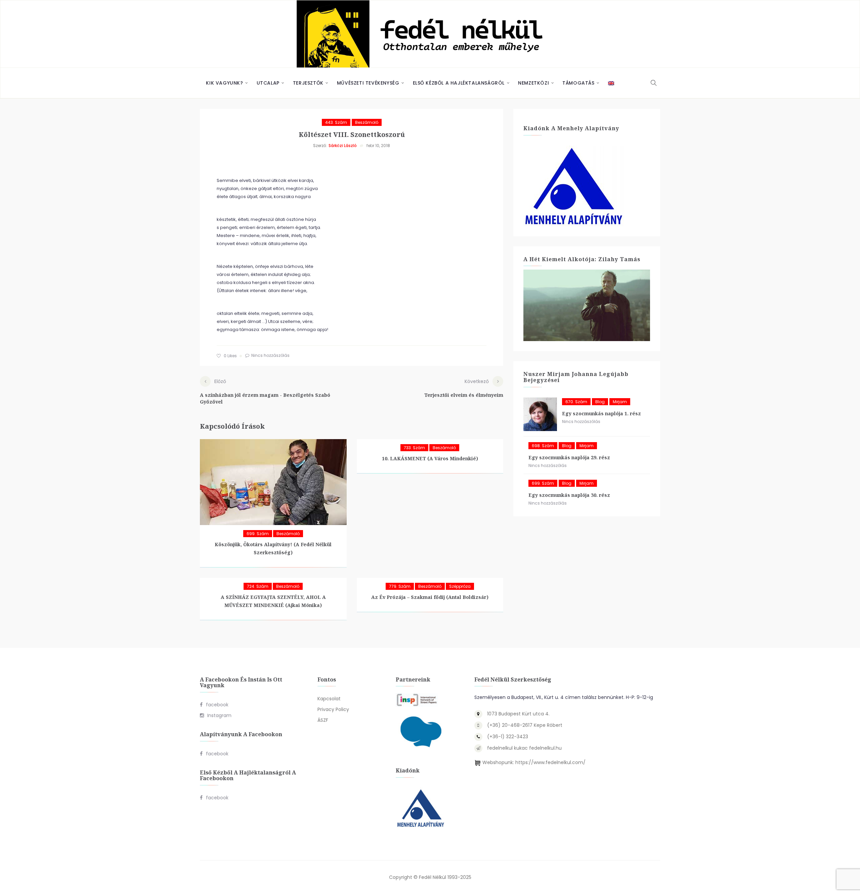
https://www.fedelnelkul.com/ (550, 762)
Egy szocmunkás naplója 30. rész (569, 495)
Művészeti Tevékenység (368, 83)
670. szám (576, 402)
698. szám (543, 446)
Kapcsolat (329, 698)
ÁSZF (322, 720)
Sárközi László (343, 145)
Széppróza (460, 586)
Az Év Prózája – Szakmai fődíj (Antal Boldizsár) (429, 597)
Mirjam (620, 402)
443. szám (336, 122)
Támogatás (578, 83)
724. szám (257, 586)
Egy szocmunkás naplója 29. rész (569, 457)
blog (600, 402)
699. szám (258, 533)
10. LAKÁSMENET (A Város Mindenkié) (430, 458)
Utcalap (268, 83)
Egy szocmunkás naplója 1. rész (601, 413)
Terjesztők (308, 83)
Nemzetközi (533, 83)
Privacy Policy (333, 709)
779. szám (400, 586)
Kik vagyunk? (224, 83)
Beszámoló (366, 122)
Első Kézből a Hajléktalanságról (459, 83)
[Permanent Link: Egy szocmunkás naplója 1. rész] (540, 414)
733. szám (414, 448)
